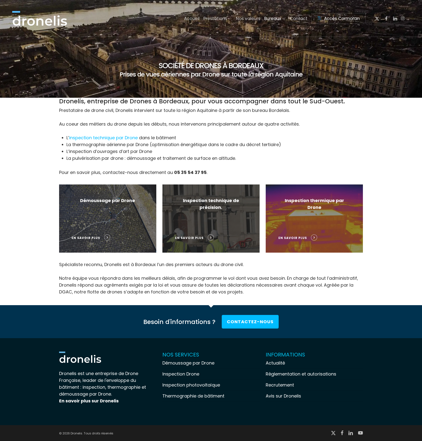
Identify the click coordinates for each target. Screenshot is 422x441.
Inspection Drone (180, 374)
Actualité (275, 363)
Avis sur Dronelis (283, 396)
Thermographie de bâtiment (193, 396)
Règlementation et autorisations (301, 374)
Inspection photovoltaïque (191, 385)
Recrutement (280, 385)
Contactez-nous (250, 322)
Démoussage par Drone (188, 363)
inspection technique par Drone (103, 138)
